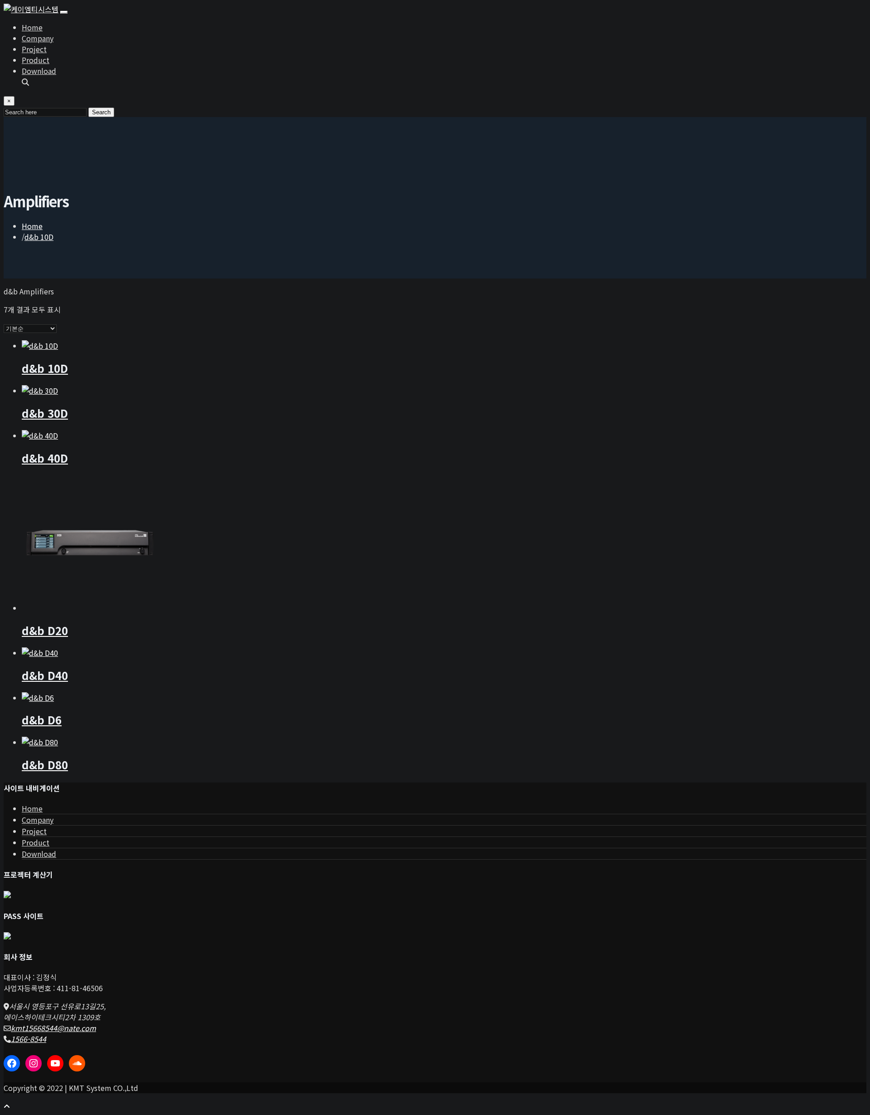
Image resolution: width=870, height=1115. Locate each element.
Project (34, 49)
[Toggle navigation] (64, 12)
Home (32, 27)
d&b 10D (38, 236)
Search (101, 112)
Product (35, 59)
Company (37, 38)
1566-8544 (28, 1038)
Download (39, 70)
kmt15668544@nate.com (53, 1027)
